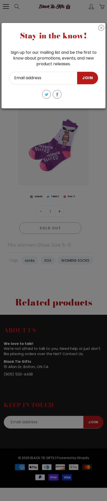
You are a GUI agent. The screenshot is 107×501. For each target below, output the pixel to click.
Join (87, 78)
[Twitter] (46, 94)
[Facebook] (57, 94)
